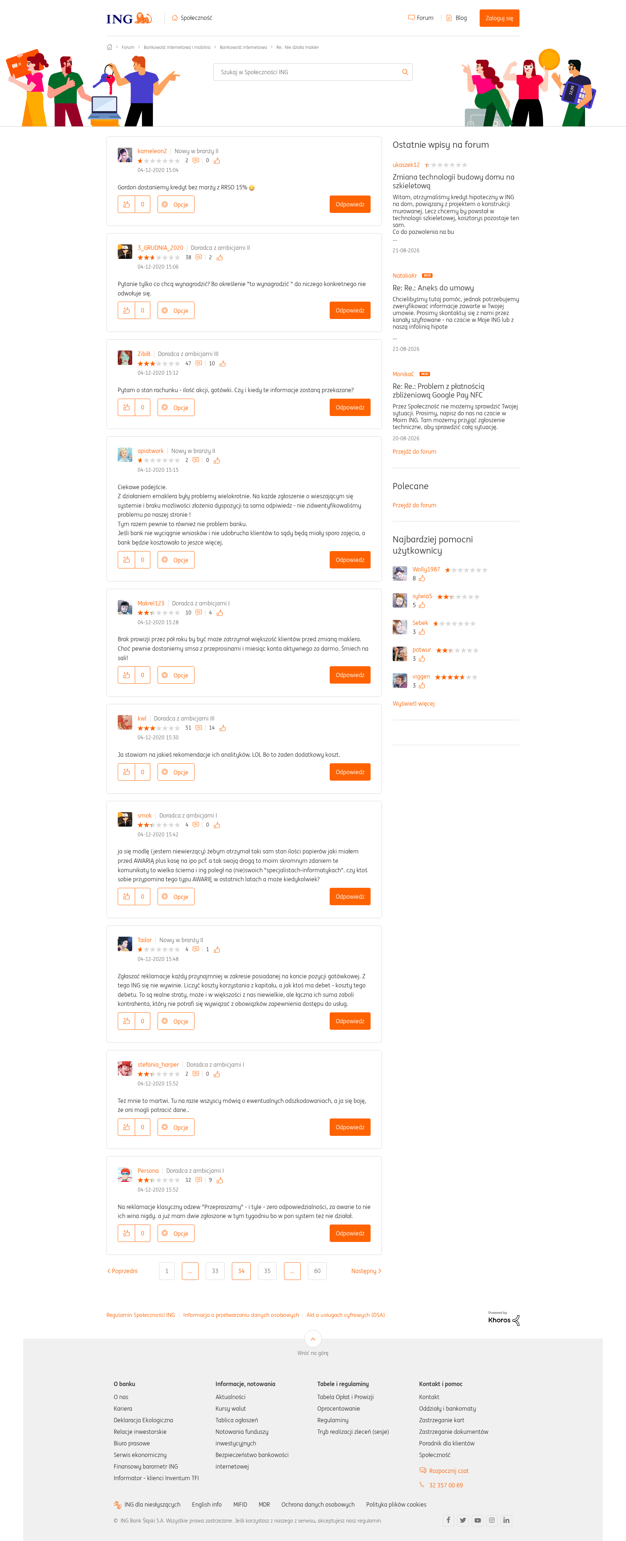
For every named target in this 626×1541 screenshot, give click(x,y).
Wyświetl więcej (414, 703)
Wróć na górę (313, 1353)
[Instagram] (492, 1521)
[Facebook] (448, 1521)
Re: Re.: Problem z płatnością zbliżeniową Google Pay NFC (438, 390)
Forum (425, 17)
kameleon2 (152, 151)
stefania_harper (158, 1064)
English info (207, 1504)
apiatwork (151, 450)
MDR (264, 1504)
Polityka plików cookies (396, 1504)
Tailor (145, 940)
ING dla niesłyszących (152, 1504)
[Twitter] (463, 1521)
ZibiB (144, 353)
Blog (461, 17)
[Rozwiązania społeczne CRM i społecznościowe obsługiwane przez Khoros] (504, 1318)
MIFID (240, 1504)
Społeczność (196, 17)
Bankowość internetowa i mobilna (177, 47)
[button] (126, 204)
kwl (142, 718)
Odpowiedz (350, 204)
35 (267, 1271)
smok (145, 815)
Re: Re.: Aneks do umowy (433, 288)
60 (317, 1271)
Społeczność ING (109, 47)
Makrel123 (151, 603)
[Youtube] (477, 1521)
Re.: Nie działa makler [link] (297, 47)
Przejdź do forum (415, 451)
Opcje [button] (181, 204)
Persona (148, 1170)
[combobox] (313, 72)
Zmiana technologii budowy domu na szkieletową (453, 181)
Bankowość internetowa (243, 47)
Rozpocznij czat (449, 1470)
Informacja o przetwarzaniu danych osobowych (241, 1314)
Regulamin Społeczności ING (141, 1314)
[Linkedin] (506, 1521)
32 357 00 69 (446, 1485)
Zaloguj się (499, 18)
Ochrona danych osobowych (318, 1504)
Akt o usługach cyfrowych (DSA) (345, 1314)
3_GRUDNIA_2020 (160, 247)
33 (215, 1271)
